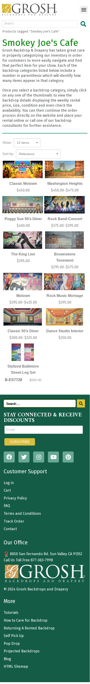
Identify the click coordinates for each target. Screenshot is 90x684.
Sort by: (8, 154)
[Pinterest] (68, 456)
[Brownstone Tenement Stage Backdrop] (64, 240)
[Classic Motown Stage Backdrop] (22, 169)
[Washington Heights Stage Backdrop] (64, 169)
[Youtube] (53, 456)
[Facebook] (9, 456)
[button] (84, 10)
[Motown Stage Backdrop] (22, 281)
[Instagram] (38, 456)
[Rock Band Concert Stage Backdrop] (64, 204)
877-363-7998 (42, 560)
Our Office (16, 542)
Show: (7, 142)
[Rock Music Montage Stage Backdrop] (64, 281)
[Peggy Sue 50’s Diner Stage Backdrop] (22, 204)
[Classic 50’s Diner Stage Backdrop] (22, 317)
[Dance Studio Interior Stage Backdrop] (64, 317)
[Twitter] (23, 456)
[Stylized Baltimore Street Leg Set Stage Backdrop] (22, 352)
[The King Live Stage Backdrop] (22, 240)
